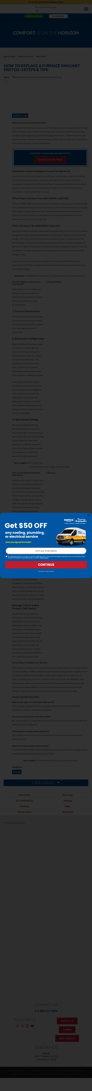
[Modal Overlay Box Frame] (46, 545)
